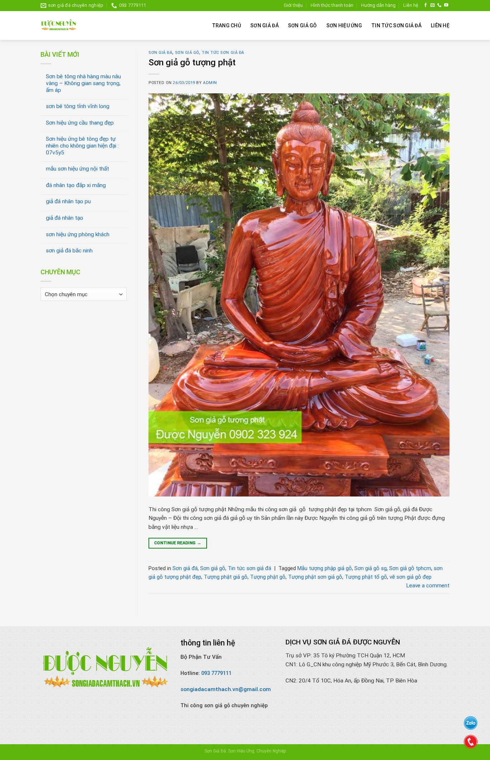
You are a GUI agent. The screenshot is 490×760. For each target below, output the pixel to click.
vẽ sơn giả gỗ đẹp (411, 577)
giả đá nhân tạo (64, 218)
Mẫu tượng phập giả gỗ (324, 568)
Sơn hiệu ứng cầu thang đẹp (80, 123)
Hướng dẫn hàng (378, 5)
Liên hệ (410, 5)
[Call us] (439, 5)
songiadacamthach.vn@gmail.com (225, 689)
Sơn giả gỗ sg (370, 568)
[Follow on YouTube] (446, 5)
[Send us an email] (432, 5)
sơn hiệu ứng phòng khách (77, 234)
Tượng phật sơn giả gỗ (315, 577)
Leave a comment (427, 585)
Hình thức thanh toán (332, 5)
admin (210, 82)
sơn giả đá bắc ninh (69, 250)
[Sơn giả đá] (58, 25)
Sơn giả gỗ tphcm (410, 568)
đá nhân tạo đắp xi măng (76, 185)
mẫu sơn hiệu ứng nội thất (77, 168)
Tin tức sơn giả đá (396, 25)
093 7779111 (216, 673)
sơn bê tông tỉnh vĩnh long (77, 106)
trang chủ (226, 25)
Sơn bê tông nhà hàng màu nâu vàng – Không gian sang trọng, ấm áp (83, 83)
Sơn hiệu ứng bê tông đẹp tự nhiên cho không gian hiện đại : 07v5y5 (82, 145)
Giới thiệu (293, 5)
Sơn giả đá (264, 25)
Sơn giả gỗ (302, 25)
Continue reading (177, 542)
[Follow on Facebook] (426, 5)
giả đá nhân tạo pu (68, 201)
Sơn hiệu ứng (344, 25)
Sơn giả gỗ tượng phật (192, 62)
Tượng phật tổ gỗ (366, 577)
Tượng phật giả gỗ (226, 577)
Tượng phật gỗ (268, 577)
